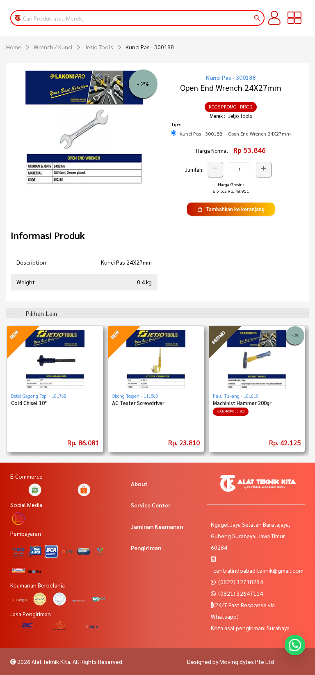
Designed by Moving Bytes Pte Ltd (230, 661)
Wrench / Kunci (53, 47)
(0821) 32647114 (240, 593)
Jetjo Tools (98, 47)
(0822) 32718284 (240, 581)
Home (13, 47)
